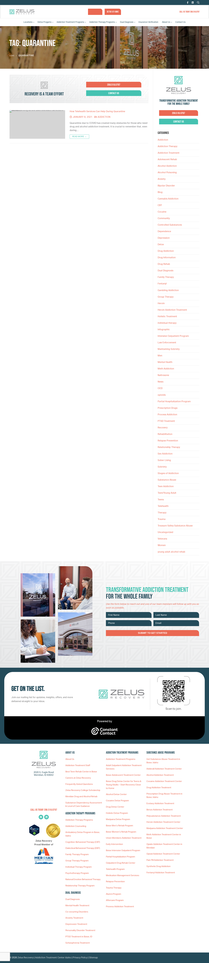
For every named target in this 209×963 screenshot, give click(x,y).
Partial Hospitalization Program (174, 401)
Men (160, 356)
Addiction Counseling (75, 826)
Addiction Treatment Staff (77, 765)
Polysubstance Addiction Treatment (163, 816)
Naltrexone (163, 375)
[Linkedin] (46, 817)
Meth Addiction (166, 369)
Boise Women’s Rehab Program (121, 832)
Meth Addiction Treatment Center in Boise (163, 836)
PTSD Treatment (166, 421)
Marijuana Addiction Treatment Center (164, 828)
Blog (160, 192)
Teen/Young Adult (167, 493)
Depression (164, 238)
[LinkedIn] (193, 2)
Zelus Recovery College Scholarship (82, 790)
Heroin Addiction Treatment (172, 310)
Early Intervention (114, 844)
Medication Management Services (122, 875)
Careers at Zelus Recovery (78, 778)
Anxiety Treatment (74, 918)
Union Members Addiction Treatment (123, 838)
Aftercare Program (115, 900)
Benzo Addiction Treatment (159, 810)
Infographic (164, 329)
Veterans (162, 539)
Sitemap (93, 957)
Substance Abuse (167, 480)
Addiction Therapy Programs (79, 820)
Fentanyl (162, 284)
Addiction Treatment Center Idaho (53, 957)
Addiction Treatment (168, 153)
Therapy (162, 513)
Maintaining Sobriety (169, 349)
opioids (162, 395)
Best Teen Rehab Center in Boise (81, 772)
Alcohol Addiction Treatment (160, 775)
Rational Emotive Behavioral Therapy (83, 879)
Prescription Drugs (167, 408)
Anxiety (161, 179)
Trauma (161, 519)
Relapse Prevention (168, 441)
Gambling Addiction (168, 290)
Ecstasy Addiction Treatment (160, 803)
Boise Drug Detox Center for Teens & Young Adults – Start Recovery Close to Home (123, 784)
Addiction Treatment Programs (120, 759)
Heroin (161, 303)
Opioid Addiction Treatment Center (163, 854)
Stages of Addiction (168, 473)
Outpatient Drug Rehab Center (120, 863)
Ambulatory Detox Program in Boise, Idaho (82, 834)
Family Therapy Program (77, 854)
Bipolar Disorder (166, 186)
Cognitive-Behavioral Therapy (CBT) (82, 842)
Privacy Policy (80, 957)
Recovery (162, 427)
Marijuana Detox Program (118, 819)
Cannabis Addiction (168, 199)
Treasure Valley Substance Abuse (175, 526)
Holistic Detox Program (117, 813)
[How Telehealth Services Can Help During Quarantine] (37, 124)
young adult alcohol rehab (171, 552)
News (160, 382)
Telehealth (163, 506)
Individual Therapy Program (78, 867)
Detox (161, 244)
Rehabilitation (165, 434)
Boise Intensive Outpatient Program (123, 850)
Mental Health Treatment (77, 906)
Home (11, 56)
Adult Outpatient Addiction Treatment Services (124, 767)
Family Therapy (166, 277)
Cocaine (162, 212)
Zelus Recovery (25, 957)
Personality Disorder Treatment (80, 930)
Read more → (79, 137)
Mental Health (165, 362)
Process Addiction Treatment (120, 907)
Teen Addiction (166, 486)
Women (162, 545)
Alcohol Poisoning (167, 172)
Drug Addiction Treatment (158, 788)
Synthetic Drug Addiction (158, 866)
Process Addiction (167, 414)
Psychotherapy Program (77, 873)
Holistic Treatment (167, 316)
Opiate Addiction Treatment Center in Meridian (164, 846)
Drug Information (167, 257)
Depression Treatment (76, 924)
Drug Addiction (166, 251)
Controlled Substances (170, 225)
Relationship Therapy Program (80, 886)
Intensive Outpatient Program (173, 336)
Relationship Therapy (169, 447)
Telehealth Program (115, 869)
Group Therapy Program (77, 861)
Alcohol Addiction (167, 166)
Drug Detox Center (115, 807)
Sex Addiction (165, 454)
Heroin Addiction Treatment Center (163, 822)
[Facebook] (188, 2)
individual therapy (167, 323)
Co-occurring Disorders (76, 912)
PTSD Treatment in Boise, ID (78, 937)
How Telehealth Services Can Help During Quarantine (97, 111)
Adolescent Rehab (167, 159)
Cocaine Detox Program (117, 801)
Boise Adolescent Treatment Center (123, 775)
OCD (160, 388)
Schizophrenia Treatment (77, 943)
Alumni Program (113, 894)
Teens (161, 499)
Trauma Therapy (113, 888)
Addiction (103, 117)
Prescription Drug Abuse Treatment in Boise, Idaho (164, 795)
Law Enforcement (167, 342)
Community (164, 218)
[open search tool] (198, 2)
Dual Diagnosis (165, 270)
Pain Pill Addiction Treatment (160, 860)
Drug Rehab (164, 264)
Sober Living (164, 460)
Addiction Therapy (167, 146)
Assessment (95, 11)
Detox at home (113, 11)
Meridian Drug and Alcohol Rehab (81, 796)
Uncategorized (165, 532)
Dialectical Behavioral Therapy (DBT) (82, 848)
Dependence (164, 231)
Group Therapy (165, 297)
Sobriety (162, 467)
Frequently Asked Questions (79, 784)
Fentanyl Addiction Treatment (160, 873)
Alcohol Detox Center (116, 794)
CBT (160, 205)
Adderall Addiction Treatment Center (164, 769)
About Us (69, 759)
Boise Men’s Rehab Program (119, 826)
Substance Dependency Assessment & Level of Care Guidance (83, 804)
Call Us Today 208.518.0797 (189, 11)
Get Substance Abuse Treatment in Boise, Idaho (163, 761)
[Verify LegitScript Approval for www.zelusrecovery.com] (34, 835)
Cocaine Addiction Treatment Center (164, 781)
